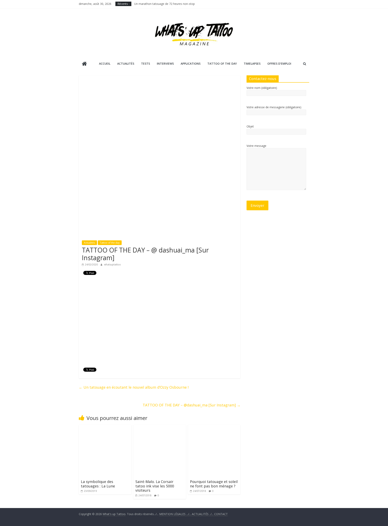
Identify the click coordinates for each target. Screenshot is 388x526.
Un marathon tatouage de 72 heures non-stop (164, 4)
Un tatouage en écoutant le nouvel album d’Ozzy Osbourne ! (134, 387)
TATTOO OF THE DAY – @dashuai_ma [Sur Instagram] (191, 405)
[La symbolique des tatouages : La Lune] (105, 427)
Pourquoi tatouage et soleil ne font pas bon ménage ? (214, 483)
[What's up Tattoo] (84, 64)
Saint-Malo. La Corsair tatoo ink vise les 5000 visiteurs (154, 486)
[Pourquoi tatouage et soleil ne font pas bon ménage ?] (214, 427)
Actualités (125, 63)
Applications (190, 63)
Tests (145, 63)
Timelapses (252, 63)
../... (203, 514)
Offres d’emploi (279, 63)
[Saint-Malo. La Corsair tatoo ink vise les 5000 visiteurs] (159, 427)
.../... (175, 514)
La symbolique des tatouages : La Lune (98, 483)
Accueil (104, 63)
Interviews (165, 63)
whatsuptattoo (112, 264)
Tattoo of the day (110, 242)
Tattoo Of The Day (222, 63)
